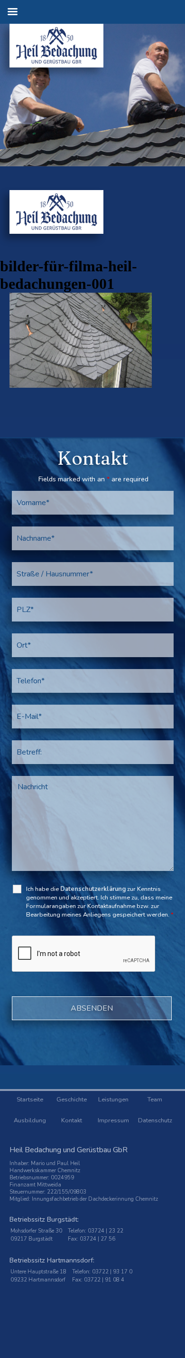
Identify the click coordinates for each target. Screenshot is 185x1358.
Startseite (30, 1099)
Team (155, 1099)
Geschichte (71, 1099)
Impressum (113, 1120)
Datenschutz (155, 1120)
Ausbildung (30, 1120)
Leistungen (113, 1099)
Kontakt (71, 1120)
